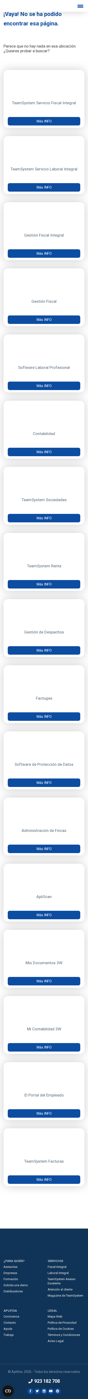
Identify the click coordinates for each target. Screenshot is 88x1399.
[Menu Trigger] (80, 6)
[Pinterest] (58, 1391)
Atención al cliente (60, 1289)
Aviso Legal (56, 1341)
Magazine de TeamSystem (65, 1295)
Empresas (10, 1273)
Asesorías (10, 1267)
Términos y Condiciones (64, 1335)
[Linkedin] (44, 1391)
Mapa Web (55, 1316)
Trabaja (9, 1335)
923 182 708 (46, 1381)
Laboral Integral (58, 1273)
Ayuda (8, 1328)
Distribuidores (13, 1291)
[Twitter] (37, 1391)
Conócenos (11, 1316)
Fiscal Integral (57, 1267)
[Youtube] (51, 1391)
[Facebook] (30, 1391)
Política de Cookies (61, 1328)
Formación (11, 1279)
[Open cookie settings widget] (8, 1391)
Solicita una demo (16, 1285)
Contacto (10, 1322)
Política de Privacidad (62, 1322)
